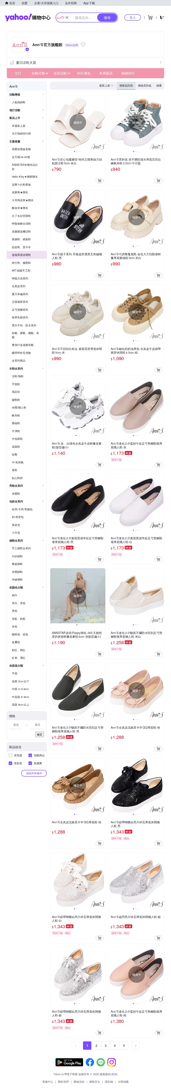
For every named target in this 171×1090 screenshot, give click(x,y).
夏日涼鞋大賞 (26, 62)
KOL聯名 (84, 73)
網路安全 (94, 1082)
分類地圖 (123, 1082)
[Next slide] (102, 122)
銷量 (159, 85)
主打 (18, 73)
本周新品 (106, 73)
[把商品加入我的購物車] (100, 180)
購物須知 (79, 1082)
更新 (114, 1074)
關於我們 (63, 1082)
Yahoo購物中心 (27, 18)
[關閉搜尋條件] (66, 17)
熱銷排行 (128, 73)
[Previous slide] (53, 122)
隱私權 (109, 1082)
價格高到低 (144, 85)
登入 (133, 17)
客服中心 (47, 1082)
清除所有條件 (34, 773)
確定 (39, 734)
